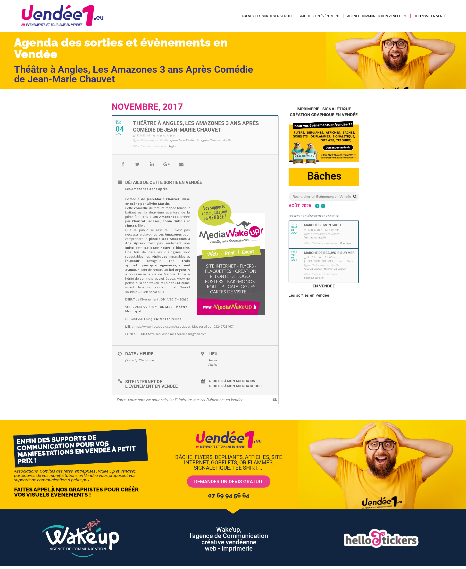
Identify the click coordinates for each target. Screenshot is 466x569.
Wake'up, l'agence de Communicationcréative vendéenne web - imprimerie (229, 539)
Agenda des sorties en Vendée (266, 16)
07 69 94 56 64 (228, 495)
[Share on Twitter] (137, 164)
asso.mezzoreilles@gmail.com (184, 334)
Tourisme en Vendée (431, 16)
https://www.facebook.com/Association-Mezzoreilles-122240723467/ (183, 326)
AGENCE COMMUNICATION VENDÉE (374, 16)
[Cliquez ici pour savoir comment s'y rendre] (274, 400)
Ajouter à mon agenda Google (235, 386)
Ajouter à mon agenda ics (231, 381)
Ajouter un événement (320, 16)
